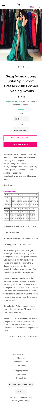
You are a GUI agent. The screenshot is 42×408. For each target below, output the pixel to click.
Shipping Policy (21, 371)
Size (21, 113)
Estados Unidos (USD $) (20, 384)
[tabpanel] (21, 35)
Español (19, 391)
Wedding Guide (21, 362)
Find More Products (21, 354)
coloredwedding (25, 397)
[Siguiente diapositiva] (27, 67)
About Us (21, 358)
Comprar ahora (20, 144)
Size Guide (21, 374)
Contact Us (21, 378)
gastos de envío (15, 102)
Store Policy (21, 365)
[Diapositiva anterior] (15, 67)
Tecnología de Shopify (21, 400)
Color (21, 124)
